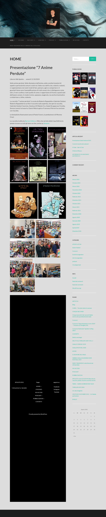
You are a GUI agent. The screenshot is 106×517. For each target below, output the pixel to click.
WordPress (44, 414)
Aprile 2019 (75, 227)
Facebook (56, 387)
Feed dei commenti (77, 284)
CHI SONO (21, 40)
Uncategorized (76, 265)
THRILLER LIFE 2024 (78, 387)
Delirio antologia (77, 337)
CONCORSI (41, 40)
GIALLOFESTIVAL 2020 (79, 347)
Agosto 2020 (76, 217)
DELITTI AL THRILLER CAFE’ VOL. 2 (82, 341)
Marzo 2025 (75, 179)
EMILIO (74, 399)
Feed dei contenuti (77, 281)
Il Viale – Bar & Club (78, 147)
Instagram (56, 389)
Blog (73, 304)
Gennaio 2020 (76, 221)
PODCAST (51, 40)
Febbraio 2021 (76, 210)
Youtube (56, 392)
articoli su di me (76, 244)
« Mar (74, 436)
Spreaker (24, 388)
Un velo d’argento (77, 390)
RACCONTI (30, 40)
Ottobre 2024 (76, 183)
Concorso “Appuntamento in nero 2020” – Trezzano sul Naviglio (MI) (83, 324)
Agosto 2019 (76, 224)
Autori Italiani (76, 247)
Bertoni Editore (30, 121)
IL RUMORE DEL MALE (79, 354)
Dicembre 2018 (76, 231)
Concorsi (75, 251)
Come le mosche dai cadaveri (80, 144)
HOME (12, 40)
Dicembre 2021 (76, 200)
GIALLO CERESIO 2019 (79, 344)
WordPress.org (76, 288)
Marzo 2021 (75, 207)
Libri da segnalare (77, 258)
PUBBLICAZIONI (63, 40)
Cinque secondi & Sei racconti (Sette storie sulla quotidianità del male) (82, 315)
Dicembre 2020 (76, 214)
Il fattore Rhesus (77, 151)
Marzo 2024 (75, 186)
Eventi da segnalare (77, 254)
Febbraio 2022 (76, 196)
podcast (74, 261)
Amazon (46, 123)
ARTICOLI (75, 301)
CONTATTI (86, 40)
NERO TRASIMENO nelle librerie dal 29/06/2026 (25, 45)
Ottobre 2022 (76, 193)
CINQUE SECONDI (78, 311)
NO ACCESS (76, 40)
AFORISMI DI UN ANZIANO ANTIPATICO (80, 155)
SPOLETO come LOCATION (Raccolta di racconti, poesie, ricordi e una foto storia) (83, 379)
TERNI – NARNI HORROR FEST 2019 (83, 384)
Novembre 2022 (77, 190)
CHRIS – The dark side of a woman (82, 308)
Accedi (74, 278)
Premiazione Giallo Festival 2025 (81, 140)
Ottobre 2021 (76, 203)
